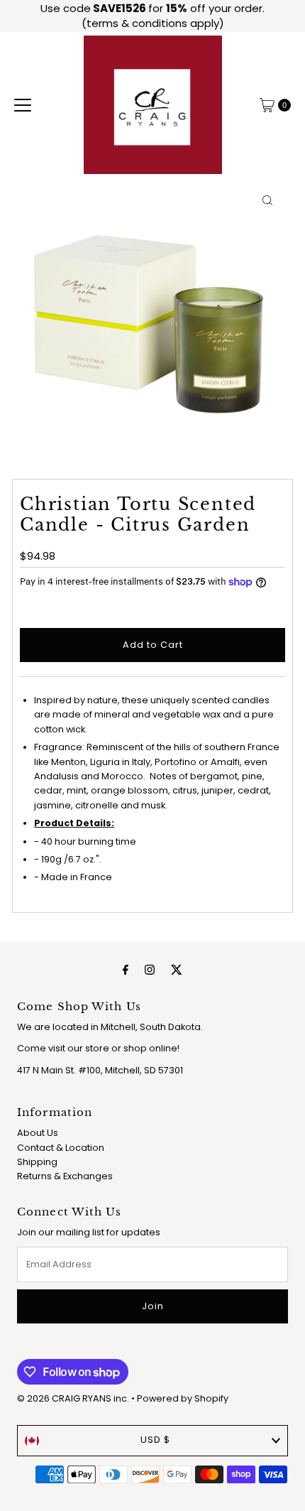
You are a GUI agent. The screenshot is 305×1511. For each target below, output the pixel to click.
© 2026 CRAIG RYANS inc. (74, 1398)
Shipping (37, 1162)
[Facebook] (125, 970)
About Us (37, 1133)
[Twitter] (176, 970)
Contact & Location (60, 1148)
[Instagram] (150, 970)
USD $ (155, 1440)
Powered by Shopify (182, 1398)
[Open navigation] (23, 105)
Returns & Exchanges (65, 1176)
